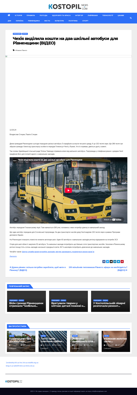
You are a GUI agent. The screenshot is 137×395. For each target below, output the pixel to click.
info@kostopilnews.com (99, 391)
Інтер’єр (79, 15)
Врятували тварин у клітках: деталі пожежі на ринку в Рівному (68, 306)
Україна (19, 21)
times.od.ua (30, 366)
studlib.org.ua (33, 363)
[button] (131, 18)
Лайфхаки (93, 15)
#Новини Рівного (21, 50)
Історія (18, 15)
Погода (43, 15)
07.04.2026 (15, 345)
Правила (31, 15)
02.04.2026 (78, 345)
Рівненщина (34, 21)
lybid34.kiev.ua (19, 366)
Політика (73, 21)
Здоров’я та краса (61, 15)
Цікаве (121, 15)
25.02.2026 (110, 345)
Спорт (85, 21)
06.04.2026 (47, 345)
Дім (9, 21)
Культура (59, 21)
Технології (107, 15)
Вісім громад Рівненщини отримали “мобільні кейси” (26, 306)
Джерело (13, 256)
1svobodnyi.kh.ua (12, 363)
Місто (47, 21)
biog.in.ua (9, 366)
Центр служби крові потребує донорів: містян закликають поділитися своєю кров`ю (58, 252)
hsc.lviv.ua (24, 363)
